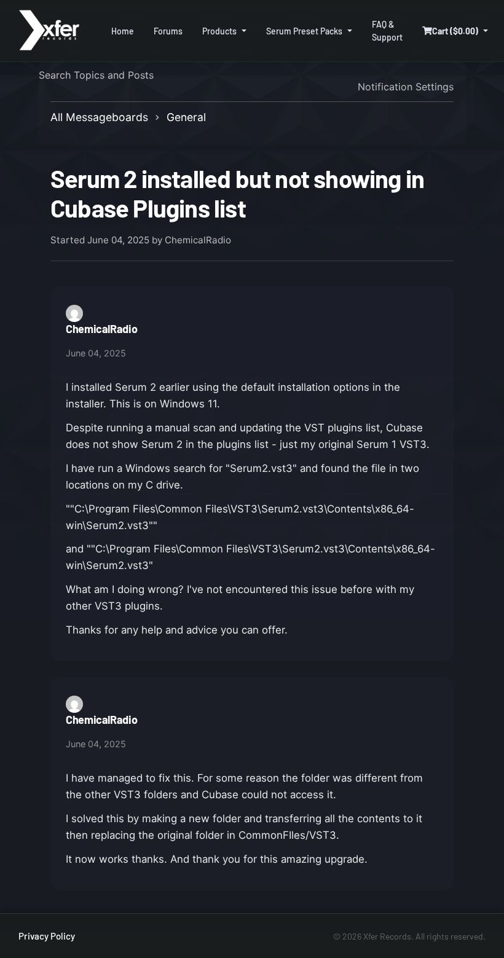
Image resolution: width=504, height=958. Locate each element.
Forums (168, 31)
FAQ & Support (387, 30)
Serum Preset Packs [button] (304, 31)
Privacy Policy (46, 935)
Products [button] (219, 31)
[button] (455, 31)
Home (122, 31)
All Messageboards (99, 117)
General (186, 117)
